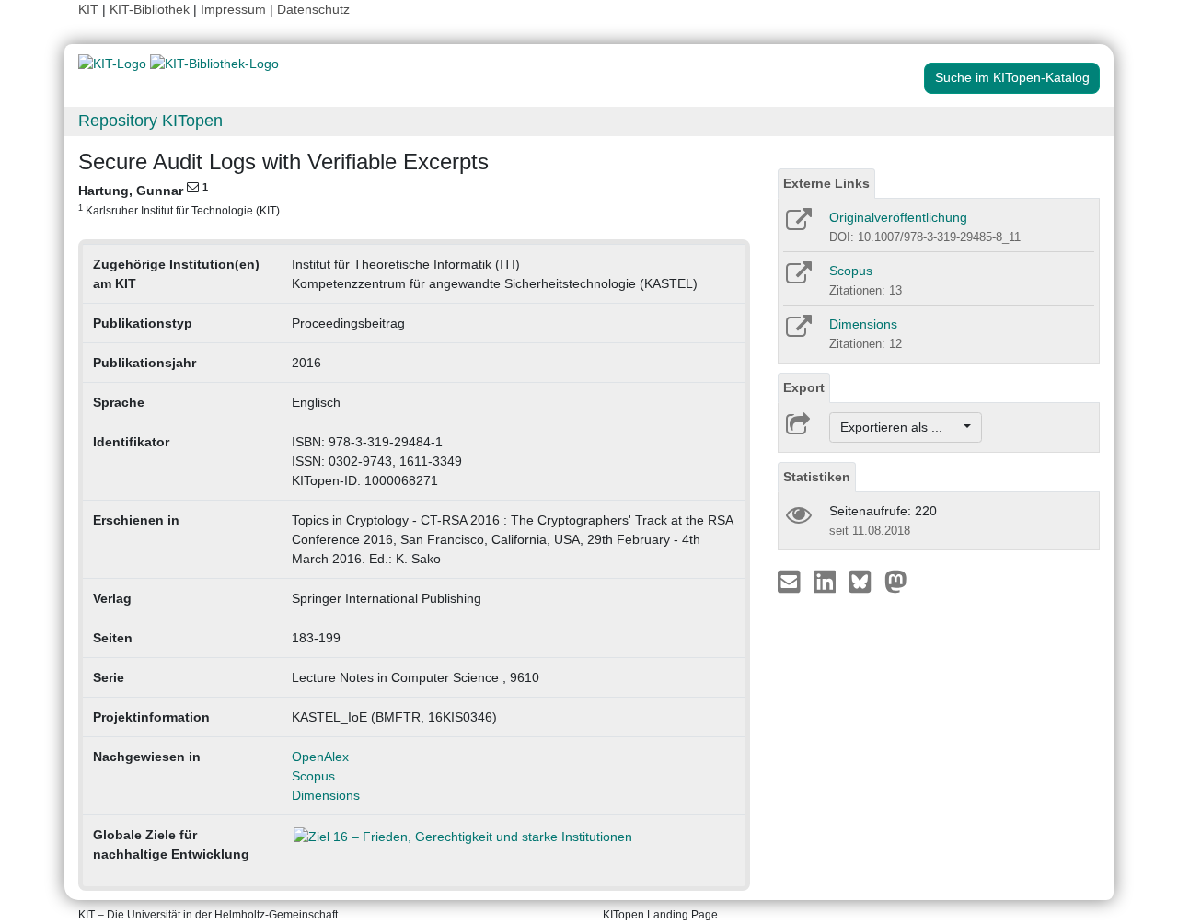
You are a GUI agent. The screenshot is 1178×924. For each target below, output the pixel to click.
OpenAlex (320, 756)
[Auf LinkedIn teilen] (826, 580)
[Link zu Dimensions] (797, 332)
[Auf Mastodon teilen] (895, 580)
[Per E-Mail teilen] (791, 580)
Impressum (233, 9)
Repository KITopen (150, 120)
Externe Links (826, 183)
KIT (88, 9)
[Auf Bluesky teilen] (865, 580)
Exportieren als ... (900, 427)
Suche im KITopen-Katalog (1012, 77)
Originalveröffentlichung (898, 217)
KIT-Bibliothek (151, 9)
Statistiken (816, 476)
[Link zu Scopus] (797, 278)
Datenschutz (313, 9)
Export (804, 387)
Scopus (313, 775)
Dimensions (326, 795)
